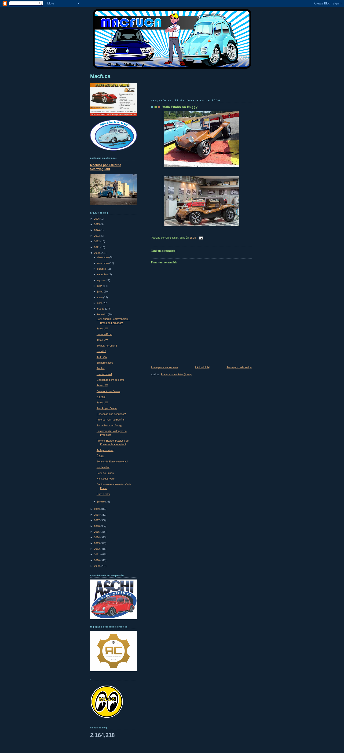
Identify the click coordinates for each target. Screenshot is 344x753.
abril (99, 303)
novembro (103, 263)
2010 (97, 560)
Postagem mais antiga (239, 367)
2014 (97, 537)
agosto (101, 280)
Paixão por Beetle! (107, 408)
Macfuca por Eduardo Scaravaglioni (105, 167)
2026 (97, 218)
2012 (97, 548)
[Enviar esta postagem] (200, 237)
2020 (97, 252)
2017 (97, 520)
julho (100, 285)
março (101, 308)
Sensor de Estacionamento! (112, 461)
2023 (97, 235)
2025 (97, 224)
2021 (97, 247)
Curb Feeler (103, 494)
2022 (97, 241)
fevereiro (102, 314)
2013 (97, 543)
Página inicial (202, 367)
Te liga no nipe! (105, 450)
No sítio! (101, 351)
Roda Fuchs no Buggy (179, 107)
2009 (97, 566)
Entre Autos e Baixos (108, 391)
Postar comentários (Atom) (176, 374)
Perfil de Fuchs (105, 473)
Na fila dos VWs (106, 478)
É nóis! (100, 455)
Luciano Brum (104, 334)
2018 (97, 514)
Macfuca (100, 76)
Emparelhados (105, 362)
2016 (97, 526)
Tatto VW (102, 357)
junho (100, 291)
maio (100, 297)
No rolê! (101, 396)
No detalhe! (103, 467)
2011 (97, 554)
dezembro (103, 257)
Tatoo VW (102, 328)
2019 (97, 509)
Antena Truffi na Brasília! (110, 419)
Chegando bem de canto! (111, 379)
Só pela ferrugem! (107, 345)
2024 (97, 230)
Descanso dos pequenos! (111, 414)
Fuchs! (101, 368)
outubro (101, 268)
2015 (97, 531)
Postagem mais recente (164, 367)
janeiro (101, 501)
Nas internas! (104, 374)
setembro (103, 274)
